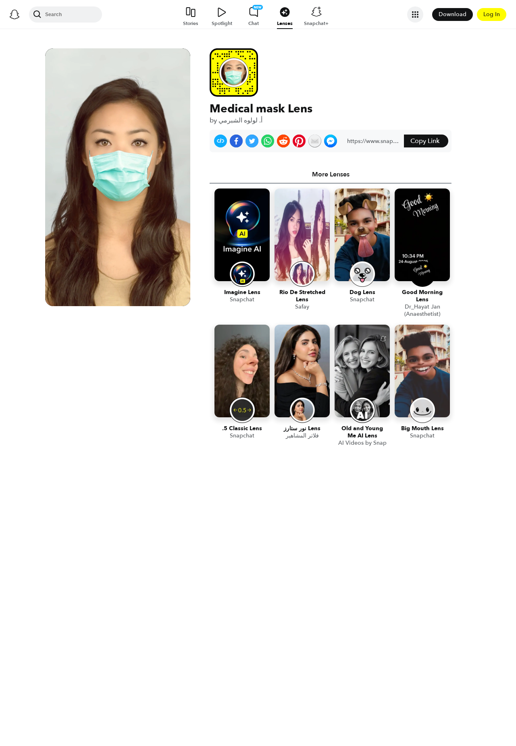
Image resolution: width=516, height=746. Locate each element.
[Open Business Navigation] (415, 14)
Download (452, 14)
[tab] (331, 174)
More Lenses (331, 174)
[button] (220, 141)
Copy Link (424, 141)
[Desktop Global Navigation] (14, 14)
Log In (491, 14)
